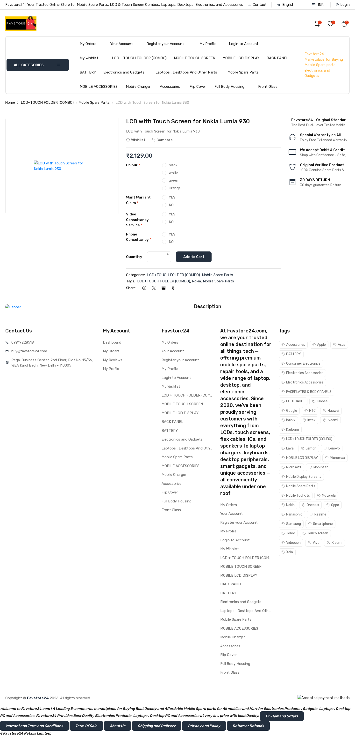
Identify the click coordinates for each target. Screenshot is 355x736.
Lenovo (334, 448)
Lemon (311, 448)
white (173, 173)
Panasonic (294, 514)
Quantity (134, 257)
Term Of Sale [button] (86, 726)
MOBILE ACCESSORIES (99, 86)
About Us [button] (117, 726)
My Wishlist (89, 58)
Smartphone (323, 524)
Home (10, 102)
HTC (312, 411)
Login (345, 4)
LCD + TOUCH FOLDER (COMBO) (139, 58)
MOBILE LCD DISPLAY (240, 58)
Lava (290, 448)
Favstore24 (38, 698)
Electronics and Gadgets (123, 72)
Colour (133, 165)
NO (171, 205)
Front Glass (267, 86)
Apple (321, 345)
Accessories (170, 86)
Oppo (335, 505)
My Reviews (112, 360)
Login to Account (243, 44)
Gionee (322, 401)
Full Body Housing (229, 86)
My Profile (207, 44)
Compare (164, 140)
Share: (131, 288)
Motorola (329, 495)
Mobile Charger (138, 86)
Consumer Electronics (303, 363)
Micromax (337, 458)
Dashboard (112, 342)
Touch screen (317, 533)
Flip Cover (198, 86)
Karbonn (292, 429)
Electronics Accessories (304, 373)
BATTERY (88, 72)
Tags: (130, 281)
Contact (260, 4)
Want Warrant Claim (138, 200)
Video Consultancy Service (137, 219)
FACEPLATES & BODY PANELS (309, 392)
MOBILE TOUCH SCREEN (194, 58)
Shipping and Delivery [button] (157, 726)
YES (172, 197)
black (173, 165)
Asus (341, 345)
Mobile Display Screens (303, 477)
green (173, 180)
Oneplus (313, 505)
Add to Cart (193, 257)
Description (207, 306)
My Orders (88, 44)
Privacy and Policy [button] (204, 726)
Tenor (290, 533)
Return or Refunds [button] (248, 726)
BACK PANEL (277, 58)
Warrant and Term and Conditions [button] (34, 726)
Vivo (316, 543)
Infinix (290, 420)
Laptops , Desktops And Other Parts (186, 72)
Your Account (121, 44)
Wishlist (138, 140)
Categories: (135, 275)
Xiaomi (337, 543)
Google (291, 411)
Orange (175, 188)
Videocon (293, 543)
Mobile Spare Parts (243, 72)
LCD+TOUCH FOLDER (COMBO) (47, 102)
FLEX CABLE (295, 401)
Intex (311, 420)
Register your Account (165, 44)
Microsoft (293, 467)
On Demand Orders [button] (282, 716)
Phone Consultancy (138, 237)
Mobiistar (320, 467)
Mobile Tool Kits (298, 495)
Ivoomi (333, 420)
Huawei (333, 411)
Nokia (196, 281)
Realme (320, 514)
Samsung (293, 524)
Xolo (289, 552)
